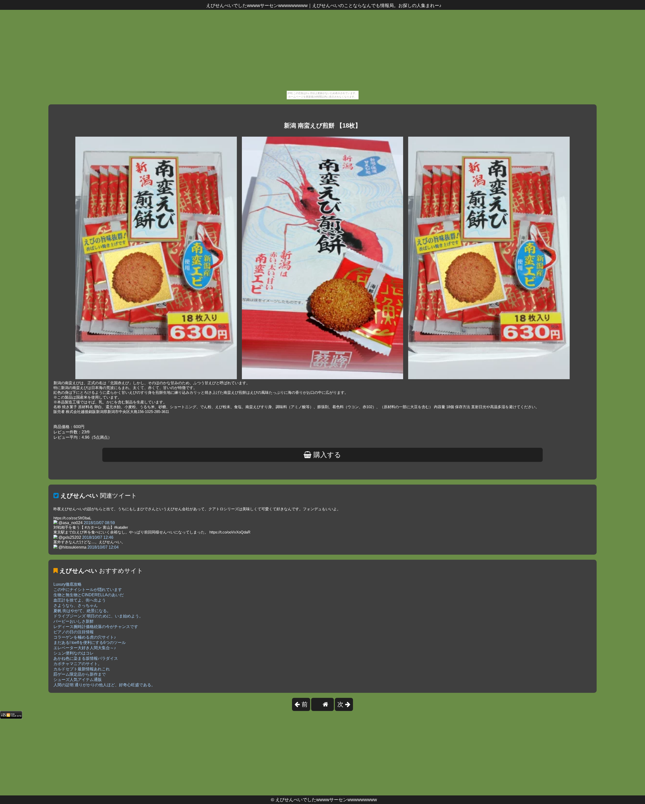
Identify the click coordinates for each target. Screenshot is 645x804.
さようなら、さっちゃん (75, 605)
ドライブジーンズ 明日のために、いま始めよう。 (98, 616)
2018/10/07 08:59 (99, 523)
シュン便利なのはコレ (73, 653)
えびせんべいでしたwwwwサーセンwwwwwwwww (326, 799)
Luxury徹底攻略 (67, 584)
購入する (326, 455)
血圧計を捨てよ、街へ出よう (79, 600)
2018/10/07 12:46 (97, 537)
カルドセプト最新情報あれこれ (81, 669)
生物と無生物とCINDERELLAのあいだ (88, 595)
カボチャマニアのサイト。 (77, 664)
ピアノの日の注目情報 (73, 632)
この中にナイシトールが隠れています (87, 589)
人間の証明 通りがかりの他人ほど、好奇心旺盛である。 (104, 685)
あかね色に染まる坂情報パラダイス (85, 658)
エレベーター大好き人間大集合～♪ (84, 648)
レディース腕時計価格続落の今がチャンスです (95, 626)
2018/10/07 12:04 (103, 547)
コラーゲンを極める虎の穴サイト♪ (84, 637)
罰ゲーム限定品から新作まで (79, 674)
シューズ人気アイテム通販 (77, 679)
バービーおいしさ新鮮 (73, 621)
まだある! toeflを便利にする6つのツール (89, 642)
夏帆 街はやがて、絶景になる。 (82, 611)
